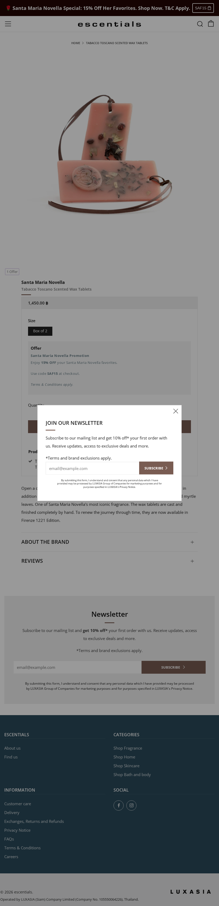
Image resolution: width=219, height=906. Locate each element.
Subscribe (153, 467)
